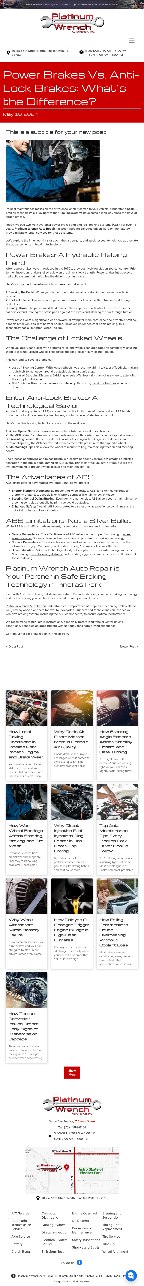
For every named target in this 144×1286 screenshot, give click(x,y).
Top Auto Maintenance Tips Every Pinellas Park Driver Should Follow (113, 838)
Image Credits (62, 1281)
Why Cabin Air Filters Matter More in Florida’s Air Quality (71, 739)
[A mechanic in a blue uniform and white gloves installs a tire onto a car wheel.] (26, 802)
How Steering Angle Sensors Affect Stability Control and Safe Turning (115, 741)
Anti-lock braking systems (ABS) (27, 411)
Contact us (13, 634)
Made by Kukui (81, 1281)
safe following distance (47, 554)
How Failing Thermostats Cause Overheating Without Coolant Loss (113, 932)
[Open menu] (131, 40)
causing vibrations (104, 383)
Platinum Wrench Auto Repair (26, 606)
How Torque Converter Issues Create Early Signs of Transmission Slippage (24, 1026)
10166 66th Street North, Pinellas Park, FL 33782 (75, 1198)
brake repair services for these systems (45, 233)
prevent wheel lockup (45, 467)
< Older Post (14, 646)
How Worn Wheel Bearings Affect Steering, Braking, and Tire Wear (26, 835)
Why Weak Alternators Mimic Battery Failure (24, 927)
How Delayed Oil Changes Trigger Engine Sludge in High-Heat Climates (71, 929)
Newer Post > (129, 646)
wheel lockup (53, 328)
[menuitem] (25, 1212)
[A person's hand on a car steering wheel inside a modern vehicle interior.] (117, 708)
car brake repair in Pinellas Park (47, 634)
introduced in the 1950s (56, 268)
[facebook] (79, 1263)
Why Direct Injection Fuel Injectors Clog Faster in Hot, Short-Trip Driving (68, 838)
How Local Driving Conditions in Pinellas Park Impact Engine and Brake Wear (26, 744)
